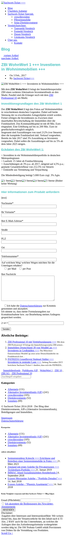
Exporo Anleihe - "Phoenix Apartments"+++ (31, 484)
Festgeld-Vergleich (23, 31)
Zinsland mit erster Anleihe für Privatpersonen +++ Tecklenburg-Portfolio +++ (33, 468)
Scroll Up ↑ (7, 533)
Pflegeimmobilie (22, 19)
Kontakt (18, 43)
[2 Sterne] (16, 180)
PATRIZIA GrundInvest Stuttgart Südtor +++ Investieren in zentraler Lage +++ (31, 360)
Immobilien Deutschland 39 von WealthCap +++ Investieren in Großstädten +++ (32, 349)
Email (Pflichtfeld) (10, 500)
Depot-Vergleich (22, 34)
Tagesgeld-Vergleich (24, 28)
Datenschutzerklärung (31, 305)
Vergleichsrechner (17, 25)
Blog (10, 8)
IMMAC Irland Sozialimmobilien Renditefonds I (33, 472)
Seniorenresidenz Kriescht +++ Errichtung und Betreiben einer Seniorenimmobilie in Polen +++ (32, 459)
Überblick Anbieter (17, 11)
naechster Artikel (10, 58)
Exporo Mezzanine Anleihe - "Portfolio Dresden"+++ (35, 478)
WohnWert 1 (46, 370)
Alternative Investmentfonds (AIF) (25, 392)
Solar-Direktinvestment (25, 22)
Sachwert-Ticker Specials (21, 14)
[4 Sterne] (38, 180)
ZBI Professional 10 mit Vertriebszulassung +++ (32, 341)
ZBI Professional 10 (22, 373)
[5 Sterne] (49, 180)
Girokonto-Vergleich (24, 37)
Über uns (13, 40)
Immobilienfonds (11, 370)
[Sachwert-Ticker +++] (13, 2)
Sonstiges (12, 401)
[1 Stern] (6, 180)
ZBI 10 (58, 370)
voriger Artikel (11, 55)
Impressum (6, 418)
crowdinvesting (22, 16)
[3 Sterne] (27, 180)
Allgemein (13, 389)
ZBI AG (5, 373)
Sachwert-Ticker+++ (23, 78)
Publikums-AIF (30, 370)
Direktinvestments (17, 398)
